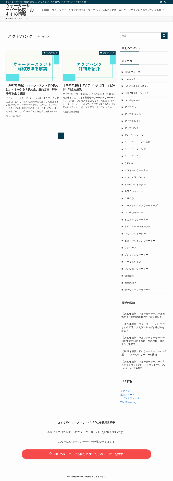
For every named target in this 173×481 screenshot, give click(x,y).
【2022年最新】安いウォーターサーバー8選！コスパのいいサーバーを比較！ (143, 353)
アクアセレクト (133, 121)
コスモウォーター (134, 212)
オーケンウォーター (135, 184)
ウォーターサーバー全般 (138, 142)
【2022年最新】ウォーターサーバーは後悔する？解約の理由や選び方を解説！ (143, 315)
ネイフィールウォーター (138, 226)
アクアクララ (132, 107)
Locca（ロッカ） (134, 79)
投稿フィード (127, 394)
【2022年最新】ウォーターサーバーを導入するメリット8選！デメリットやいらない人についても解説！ (143, 365)
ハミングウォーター (135, 233)
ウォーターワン (133, 156)
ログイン (125, 390)
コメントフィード (129, 398)
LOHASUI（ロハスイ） (137, 86)
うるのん (129, 163)
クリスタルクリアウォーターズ (141, 205)
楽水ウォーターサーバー (138, 289)
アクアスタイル (133, 114)
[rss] (161, 2)
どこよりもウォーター (136, 219)
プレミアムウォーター (136, 254)
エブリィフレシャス (135, 177)
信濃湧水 (129, 275)
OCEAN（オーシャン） (137, 93)
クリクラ (129, 198)
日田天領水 (130, 282)
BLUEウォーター (133, 72)
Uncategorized (132, 100)
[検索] (165, 2)
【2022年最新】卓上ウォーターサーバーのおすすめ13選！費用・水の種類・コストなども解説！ (143, 341)
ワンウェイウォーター (136, 268)
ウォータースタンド (135, 149)
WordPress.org (128, 402)
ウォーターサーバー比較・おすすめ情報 (19, 10)
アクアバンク (132, 128)
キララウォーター (134, 191)
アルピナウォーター (135, 135)
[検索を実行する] (164, 35)
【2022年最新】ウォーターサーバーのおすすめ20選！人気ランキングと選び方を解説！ (143, 327)
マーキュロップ (133, 261)
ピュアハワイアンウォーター (140, 240)
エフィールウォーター (136, 170)
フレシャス (130, 247)
